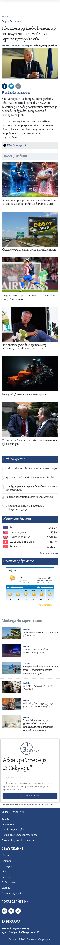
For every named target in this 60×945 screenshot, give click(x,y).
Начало (5, 46)
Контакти (8, 824)
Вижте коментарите (17, 93)
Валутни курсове (12, 893)
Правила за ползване (14, 829)
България (27, 46)
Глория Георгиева (11, 21)
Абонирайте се (30, 796)
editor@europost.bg (18, 929)
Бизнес (6, 877)
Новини (16, 46)
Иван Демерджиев (16, 145)
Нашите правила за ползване (17, 804)
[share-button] (4, 86)
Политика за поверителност (19, 835)
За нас (5, 819)
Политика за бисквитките (18, 840)
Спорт (6, 888)
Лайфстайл (8, 882)
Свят (5, 871)
